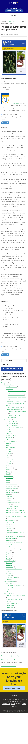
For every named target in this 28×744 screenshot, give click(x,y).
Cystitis (7, 601)
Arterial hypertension (11, 387)
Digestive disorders (8, 476)
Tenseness (8, 439)
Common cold (9, 587)
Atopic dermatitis (10, 447)
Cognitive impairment (11, 421)
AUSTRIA (3, 699)
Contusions (9, 563)
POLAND (8, 702)
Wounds (8, 474)
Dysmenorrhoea (10, 522)
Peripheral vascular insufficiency (14, 407)
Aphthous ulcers (10, 540)
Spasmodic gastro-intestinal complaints (16, 516)
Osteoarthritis (9, 573)
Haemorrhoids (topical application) (17, 397)
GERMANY (10, 699)
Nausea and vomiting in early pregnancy (16, 512)
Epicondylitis (9, 565)
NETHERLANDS (22, 699)
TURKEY (13, 704)
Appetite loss (9, 478)
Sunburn (8, 472)
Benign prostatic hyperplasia (13, 599)
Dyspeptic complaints (11, 492)
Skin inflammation (10, 470)
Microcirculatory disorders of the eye (15, 401)
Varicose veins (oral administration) (17, 411)
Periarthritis (9, 575)
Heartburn (8, 504)
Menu (15, 15)
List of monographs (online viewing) (10, 656)
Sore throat (9, 555)
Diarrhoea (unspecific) (11, 488)
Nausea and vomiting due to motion (15, 510)
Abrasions (8, 443)
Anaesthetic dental (11, 538)
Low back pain (9, 567)
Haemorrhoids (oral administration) (17, 391)
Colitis (7, 482)
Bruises (8, 449)
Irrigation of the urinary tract (13, 603)
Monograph (4, 383)
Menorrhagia (9, 526)
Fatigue (8, 429)
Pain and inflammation (9, 561)
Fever (7, 591)
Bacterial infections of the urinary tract (15, 595)
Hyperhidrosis (9, 462)
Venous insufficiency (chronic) (13, 409)
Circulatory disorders (9, 385)
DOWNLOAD (18, 11)
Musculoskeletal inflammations (14, 569)
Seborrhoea (9, 468)
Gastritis (8, 500)
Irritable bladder (10, 605)
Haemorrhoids (9, 389)
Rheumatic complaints (12, 577)
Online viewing (15, 103)
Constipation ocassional (12, 486)
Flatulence (9, 498)
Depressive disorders (11, 423)
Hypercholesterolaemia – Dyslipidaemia (16, 532)
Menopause (9, 524)
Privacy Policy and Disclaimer (8, 666)
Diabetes (8, 530)
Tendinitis (8, 579)
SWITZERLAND (6, 704)
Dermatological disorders (10, 441)
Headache (8, 431)
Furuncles (8, 457)
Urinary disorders (8, 593)
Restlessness (9, 437)
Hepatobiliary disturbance (12, 506)
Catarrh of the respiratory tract (13, 585)
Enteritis (8, 494)
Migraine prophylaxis (11, 435)
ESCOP (14, 3)
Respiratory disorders (9, 581)
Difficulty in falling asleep (12, 425)
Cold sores (8, 451)
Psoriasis (8, 466)
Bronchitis (8, 583)
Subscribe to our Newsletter (12, 368)
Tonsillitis (8, 559)
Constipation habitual (11, 484)
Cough (7, 589)
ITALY (15, 699)
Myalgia (8, 571)
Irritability (8, 433)
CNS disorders (7, 419)
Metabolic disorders (9, 528)
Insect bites (9, 464)
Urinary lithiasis (9, 607)
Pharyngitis (9, 553)
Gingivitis (8, 546)
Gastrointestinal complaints (13, 502)
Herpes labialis (9, 459)
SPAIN (20, 702)
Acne (7, 445)
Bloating (8, 480)
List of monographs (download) (9, 659)
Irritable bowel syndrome (12, 508)
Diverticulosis (9, 490)
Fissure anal (9, 496)
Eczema (8, 455)
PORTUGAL (15, 702)
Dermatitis (8, 453)
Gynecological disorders (10, 520)
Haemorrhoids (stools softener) (16, 395)
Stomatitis (8, 557)
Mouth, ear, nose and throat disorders (13, 536)
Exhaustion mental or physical (13, 427)
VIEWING (9, 11)
